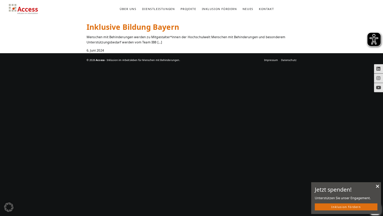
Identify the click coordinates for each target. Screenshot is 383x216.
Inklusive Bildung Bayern (133, 27)
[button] (9, 207)
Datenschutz (288, 60)
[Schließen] (377, 187)
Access (23, 9)
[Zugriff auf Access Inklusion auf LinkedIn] (378, 68)
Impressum (271, 60)
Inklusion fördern (346, 207)
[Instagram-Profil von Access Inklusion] (378, 78)
